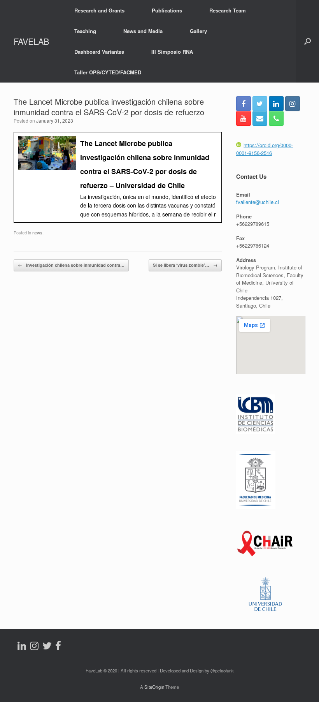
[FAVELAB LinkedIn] (276, 103)
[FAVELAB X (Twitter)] (259, 103)
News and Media (143, 31)
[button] (307, 41)
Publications (167, 10)
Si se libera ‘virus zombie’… (185, 265)
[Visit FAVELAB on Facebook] (58, 647)
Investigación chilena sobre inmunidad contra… (71, 265)
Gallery (198, 31)
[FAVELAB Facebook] (243, 103)
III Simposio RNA (172, 51)
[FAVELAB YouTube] (243, 118)
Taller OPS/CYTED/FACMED (107, 72)
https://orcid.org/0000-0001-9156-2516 (264, 149)
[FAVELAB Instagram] (292, 103)
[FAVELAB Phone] (276, 118)
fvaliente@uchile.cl (257, 202)
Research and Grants (99, 10)
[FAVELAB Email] (259, 118)
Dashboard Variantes (99, 51)
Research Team (227, 10)
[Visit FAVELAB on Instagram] (34, 647)
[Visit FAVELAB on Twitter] (47, 647)
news (37, 232)
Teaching (85, 31)
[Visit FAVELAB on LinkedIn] (22, 647)
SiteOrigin (154, 687)
